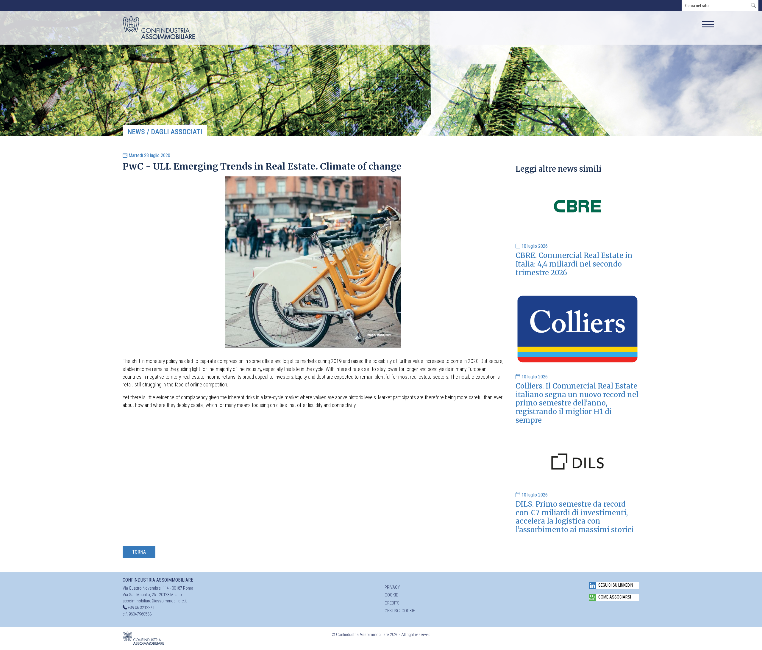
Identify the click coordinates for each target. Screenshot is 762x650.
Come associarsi (614, 597)
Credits (392, 603)
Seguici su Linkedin (615, 585)
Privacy (392, 587)
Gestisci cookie (400, 610)
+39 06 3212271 (141, 607)
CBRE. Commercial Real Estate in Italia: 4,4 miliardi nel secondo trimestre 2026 (574, 264)
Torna (139, 552)
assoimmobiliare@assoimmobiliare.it (155, 601)
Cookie (391, 595)
